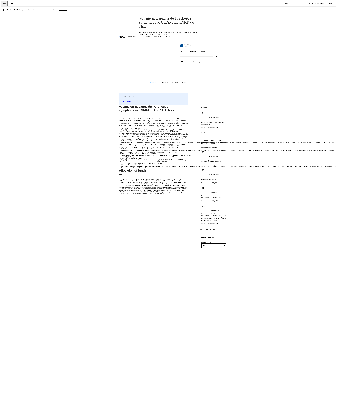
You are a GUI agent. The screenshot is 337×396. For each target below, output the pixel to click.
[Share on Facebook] (188, 62)
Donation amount (206, 242)
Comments (175, 82)
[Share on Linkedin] (199, 62)
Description (153, 82)
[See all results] (310, 3)
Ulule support (63, 10)
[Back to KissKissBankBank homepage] (11, 3)
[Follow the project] (182, 62)
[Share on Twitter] (193, 62)
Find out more (127, 101)
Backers (184, 82)
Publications (164, 82)
